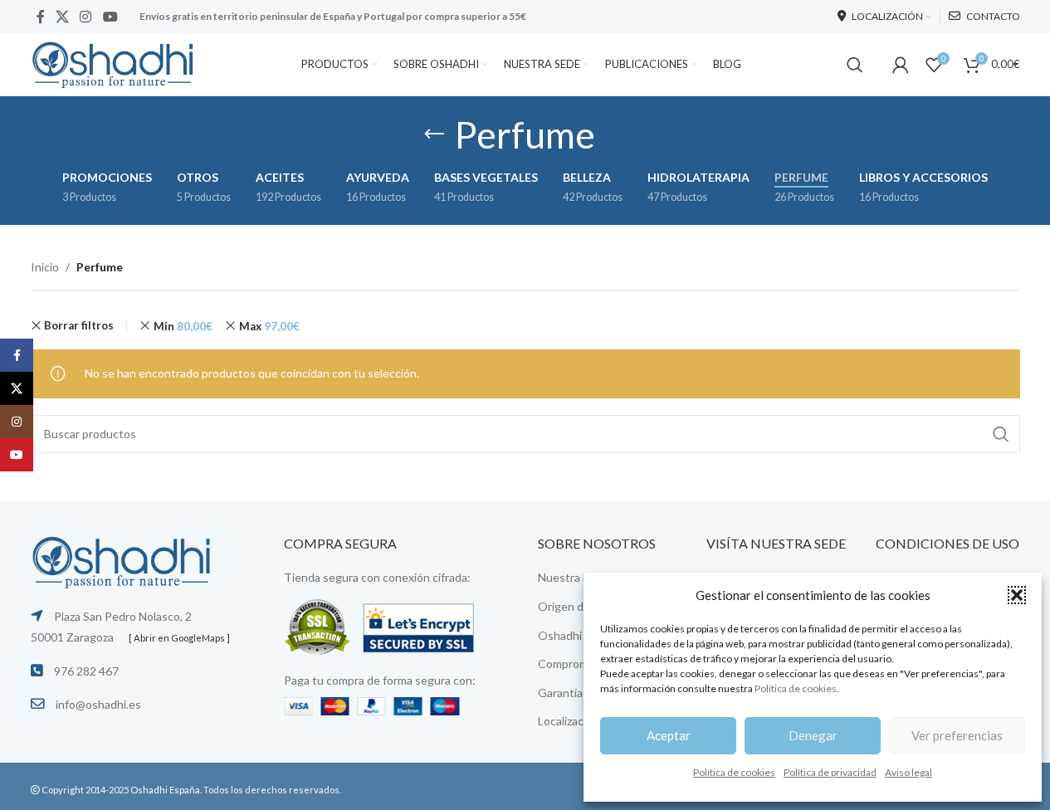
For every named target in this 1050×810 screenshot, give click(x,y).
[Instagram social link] (86, 16)
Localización (568, 721)
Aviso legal (908, 772)
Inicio (45, 267)
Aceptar (669, 735)
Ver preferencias (957, 735)
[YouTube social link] (110, 16)
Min (183, 326)
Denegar (813, 735)
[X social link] (63, 16)
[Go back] (434, 134)
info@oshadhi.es (98, 704)
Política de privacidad (830, 772)
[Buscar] (855, 64)
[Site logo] (114, 63)
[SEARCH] (1001, 434)
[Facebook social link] (41, 16)
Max (269, 326)
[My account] (900, 64)
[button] (1016, 595)
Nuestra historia (580, 577)
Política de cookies (796, 688)
